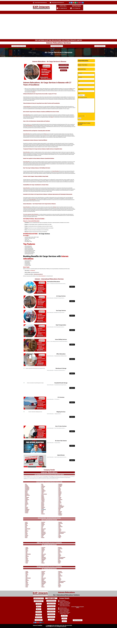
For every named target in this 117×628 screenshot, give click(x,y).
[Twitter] (71, 2)
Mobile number (80, 89)
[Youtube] (73, 2)
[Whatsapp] (75, 2)
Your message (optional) (82, 97)
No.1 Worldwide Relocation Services (49, 544)
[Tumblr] (77, 2)
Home (52, 54)
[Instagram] (81, 2)
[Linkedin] (83, 2)
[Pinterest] (79, 2)
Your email (80, 77)
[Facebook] (70, 2)
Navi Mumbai (43, 509)
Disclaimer (79, 626)
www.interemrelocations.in (35, 272)
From (79, 81)
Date (79, 93)
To (78, 85)
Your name (80, 73)
